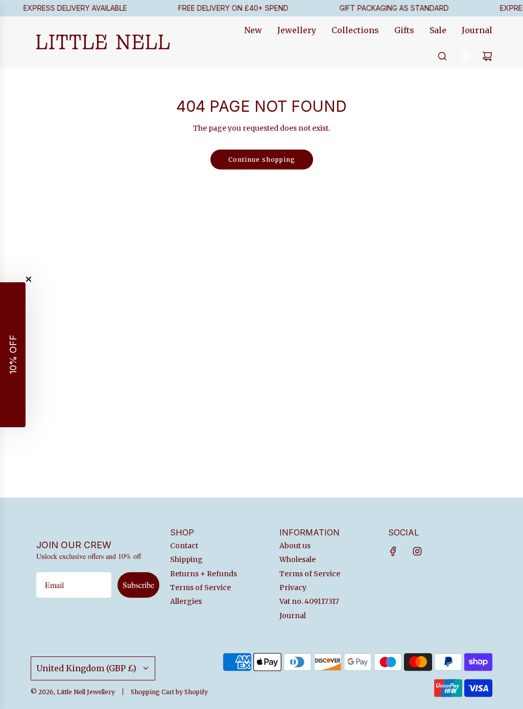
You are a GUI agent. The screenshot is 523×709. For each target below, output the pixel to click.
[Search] (442, 56)
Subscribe (138, 584)
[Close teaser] (28, 279)
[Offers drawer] (465, 56)
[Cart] (487, 56)
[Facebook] (393, 551)
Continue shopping (261, 159)
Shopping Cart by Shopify (169, 692)
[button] (13, 354)
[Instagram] (417, 551)
